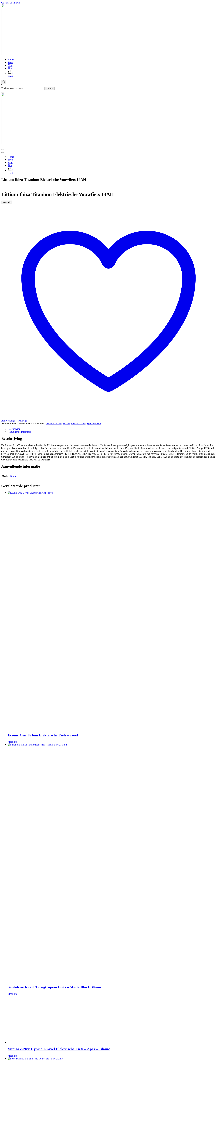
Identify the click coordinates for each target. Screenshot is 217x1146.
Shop (10, 62)
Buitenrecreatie (53, 423)
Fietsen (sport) (78, 423)
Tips (10, 68)
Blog (10, 65)
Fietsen (66, 423)
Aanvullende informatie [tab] (19, 431)
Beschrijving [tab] (14, 429)
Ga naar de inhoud (10, 2)
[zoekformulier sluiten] (2, 92)
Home (11, 59)
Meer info (7, 202)
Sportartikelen (94, 423)
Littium (12, 476)
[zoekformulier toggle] (3, 82)
